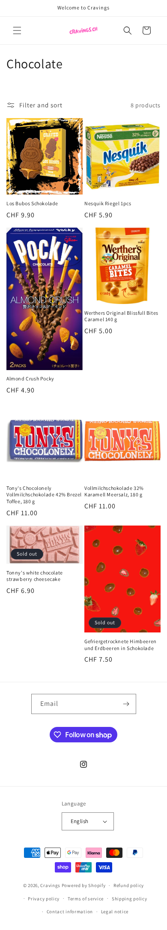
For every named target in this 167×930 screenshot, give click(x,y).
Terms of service (86, 899)
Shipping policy (129, 899)
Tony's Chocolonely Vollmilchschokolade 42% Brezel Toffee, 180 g (44, 495)
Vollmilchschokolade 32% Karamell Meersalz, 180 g (114, 491)
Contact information (70, 912)
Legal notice (114, 912)
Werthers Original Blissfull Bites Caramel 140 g (121, 316)
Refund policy (128, 885)
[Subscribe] (126, 704)
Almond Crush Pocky (30, 378)
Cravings (50, 885)
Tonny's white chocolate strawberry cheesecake (34, 576)
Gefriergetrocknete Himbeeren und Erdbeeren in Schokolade (120, 644)
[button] (17, 30)
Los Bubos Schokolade (32, 203)
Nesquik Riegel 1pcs (107, 203)
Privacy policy (44, 899)
